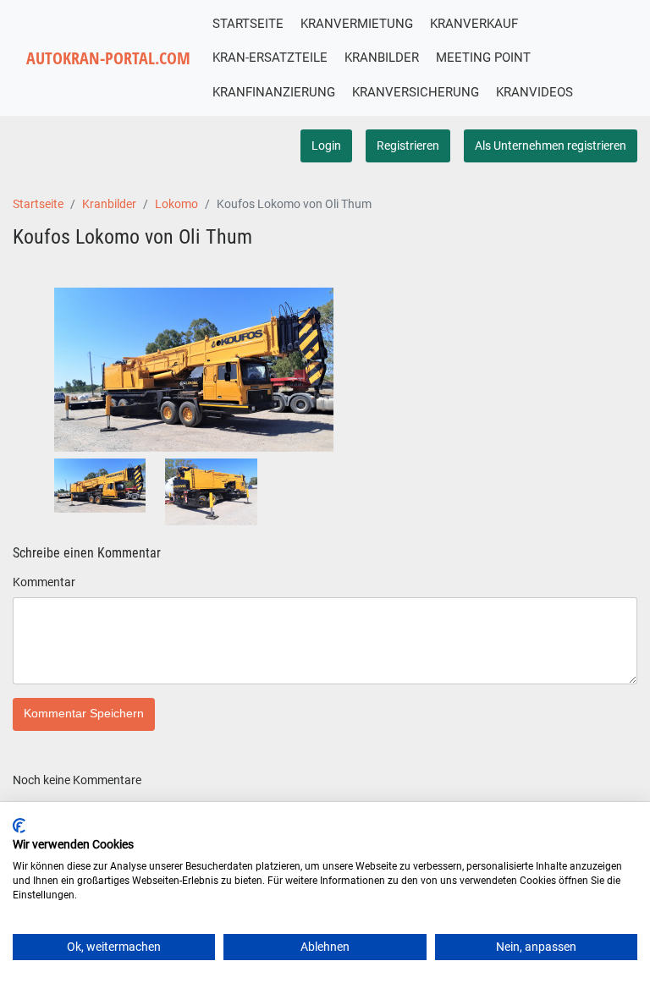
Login (326, 145)
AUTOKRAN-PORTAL (108, 58)
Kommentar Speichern (84, 713)
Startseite (38, 204)
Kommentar (44, 582)
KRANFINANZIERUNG (273, 92)
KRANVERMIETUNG (356, 23)
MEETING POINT (483, 57)
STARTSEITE (248, 23)
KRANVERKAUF (474, 23)
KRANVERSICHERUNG (415, 92)
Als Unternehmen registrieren (550, 145)
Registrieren (408, 145)
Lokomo (176, 204)
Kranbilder (109, 204)
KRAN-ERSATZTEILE (270, 57)
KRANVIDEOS (534, 92)
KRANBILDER (381, 57)
